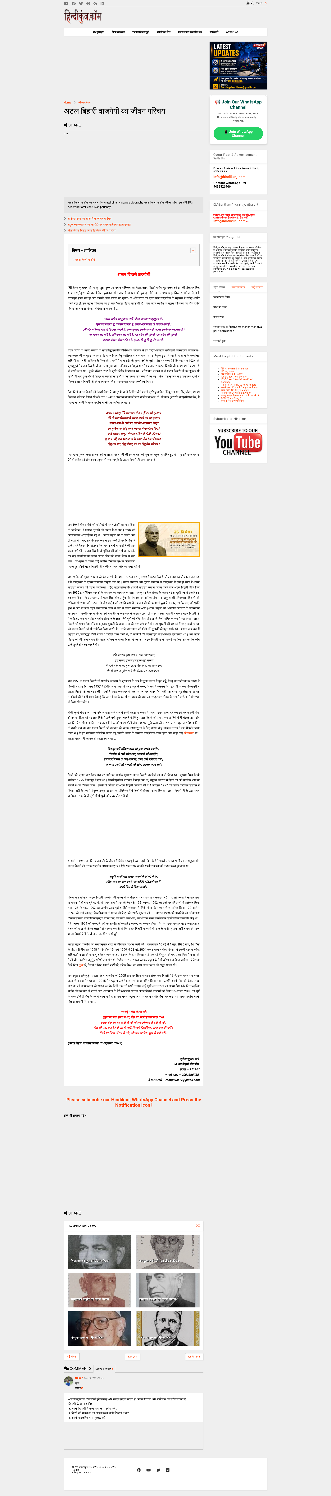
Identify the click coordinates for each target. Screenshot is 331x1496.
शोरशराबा (189, 733)
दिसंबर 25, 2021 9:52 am (94, 1378)
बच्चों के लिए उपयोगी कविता (232, 401)
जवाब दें (78, 1388)
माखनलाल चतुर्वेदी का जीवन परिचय (90, 1299)
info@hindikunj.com (229, 177)
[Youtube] (66, 3)
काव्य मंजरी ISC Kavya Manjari (235, 390)
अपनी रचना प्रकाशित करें (190, 32)
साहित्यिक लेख (163, 32)
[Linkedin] (102, 3)
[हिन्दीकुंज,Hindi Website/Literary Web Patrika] (83, 23)
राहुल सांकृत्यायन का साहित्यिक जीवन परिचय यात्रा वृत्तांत (99, 224)
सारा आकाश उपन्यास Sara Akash (236, 392)
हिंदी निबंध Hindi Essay (232, 374)
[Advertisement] (197, 17)
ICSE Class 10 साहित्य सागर (234, 376)
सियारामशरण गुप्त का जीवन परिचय (89, 1261)
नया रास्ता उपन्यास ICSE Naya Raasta (238, 384)
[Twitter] (81, 3)
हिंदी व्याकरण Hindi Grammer (234, 368)
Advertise (232, 32)
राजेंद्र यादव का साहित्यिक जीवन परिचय (89, 218)
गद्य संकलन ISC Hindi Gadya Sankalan (239, 387)
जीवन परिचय (84, 102)
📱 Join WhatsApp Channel (238, 134)
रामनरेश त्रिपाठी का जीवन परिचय (157, 1299)
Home (67, 102)
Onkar (79, 1377)
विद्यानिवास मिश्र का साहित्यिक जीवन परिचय (92, 230)
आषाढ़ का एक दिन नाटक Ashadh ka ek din (240, 395)
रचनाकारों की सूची (140, 32)
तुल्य (81, 965)
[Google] (95, 3)
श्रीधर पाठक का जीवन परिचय (155, 1337)
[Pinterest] (88, 3)
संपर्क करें (214, 32)
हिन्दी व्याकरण (118, 32)
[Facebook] (74, 3)
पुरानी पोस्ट (194, 1356)
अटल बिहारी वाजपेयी (85, 259)
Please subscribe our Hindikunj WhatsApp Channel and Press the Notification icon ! (133, 1102)
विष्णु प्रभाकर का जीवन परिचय (87, 1337)
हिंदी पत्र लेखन (227, 371)
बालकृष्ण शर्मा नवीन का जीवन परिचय (159, 1261)
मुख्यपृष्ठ (100, 32)
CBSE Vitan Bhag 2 (231, 398)
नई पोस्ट (72, 1356)
